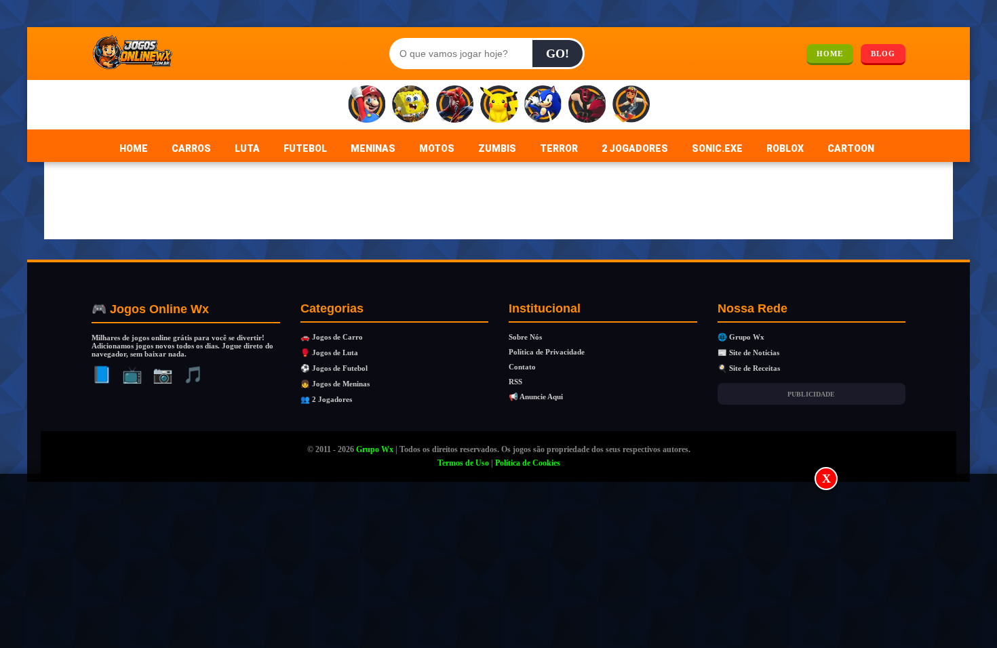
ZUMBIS (497, 148)
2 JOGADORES (635, 148)
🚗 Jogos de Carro (331, 337)
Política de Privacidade (547, 352)
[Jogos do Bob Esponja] (410, 104)
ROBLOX (785, 148)
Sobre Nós (525, 337)
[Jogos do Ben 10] (587, 104)
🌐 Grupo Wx (741, 337)
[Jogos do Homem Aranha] (454, 104)
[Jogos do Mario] (366, 104)
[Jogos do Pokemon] (498, 104)
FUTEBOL (305, 148)
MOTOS (436, 148)
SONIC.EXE (717, 148)
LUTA (247, 148)
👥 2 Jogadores (326, 399)
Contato (522, 367)
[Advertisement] (498, 562)
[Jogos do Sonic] (543, 104)
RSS (515, 382)
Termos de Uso (463, 463)
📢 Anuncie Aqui (536, 396)
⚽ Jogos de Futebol (334, 368)
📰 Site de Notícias (748, 352)
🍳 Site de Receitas (749, 368)
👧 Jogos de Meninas (335, 384)
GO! (557, 53)
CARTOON (850, 148)
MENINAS (373, 148)
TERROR (559, 148)
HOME (830, 53)
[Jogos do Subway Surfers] (631, 104)
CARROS (191, 148)
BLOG (883, 53)
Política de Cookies (527, 463)
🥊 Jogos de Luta (329, 352)
